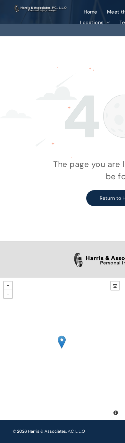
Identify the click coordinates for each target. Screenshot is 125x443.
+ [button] (8, 285)
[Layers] (115, 285)
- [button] (8, 294)
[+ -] (61, 349)
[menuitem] (90, 12)
